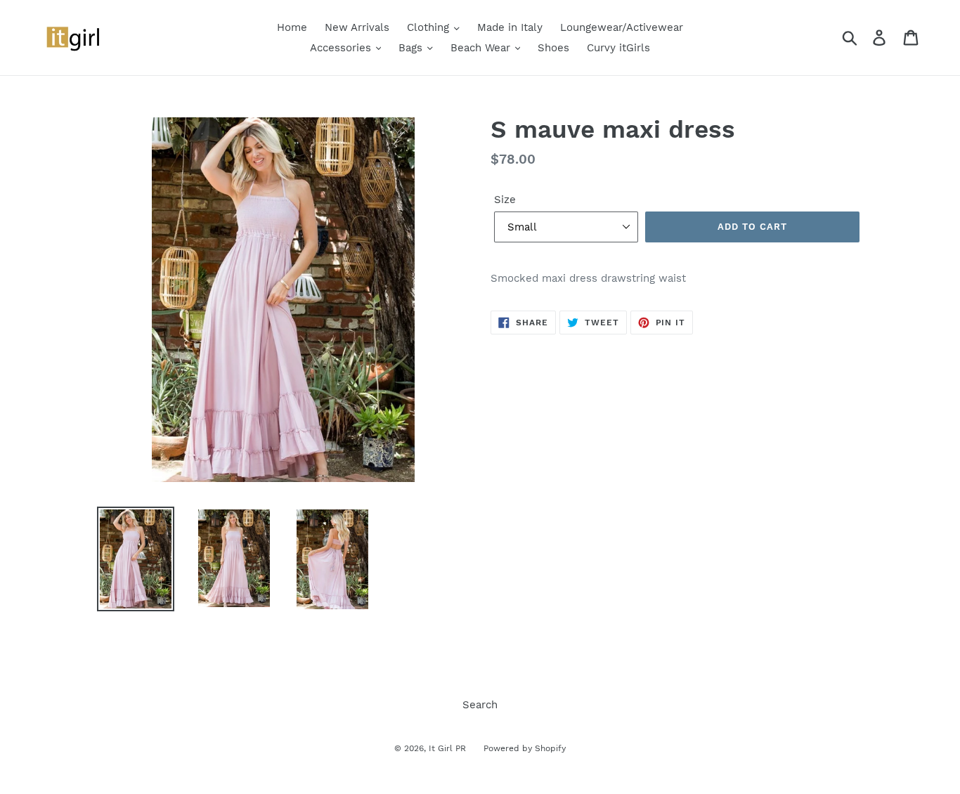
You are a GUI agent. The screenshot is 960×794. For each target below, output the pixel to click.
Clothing (430, 27)
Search (480, 704)
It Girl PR (447, 748)
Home (292, 27)
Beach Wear (482, 47)
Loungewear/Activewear (621, 27)
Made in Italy (510, 27)
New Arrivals (357, 27)
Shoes (553, 47)
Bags (412, 47)
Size (505, 199)
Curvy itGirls (618, 47)
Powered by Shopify (525, 748)
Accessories (342, 47)
